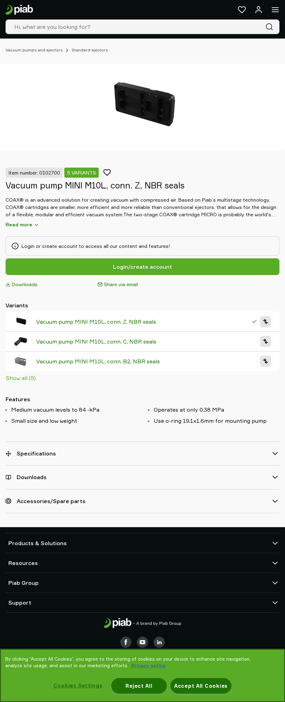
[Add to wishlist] (107, 172)
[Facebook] (125, 642)
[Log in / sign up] (258, 9)
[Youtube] (142, 642)
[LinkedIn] (159, 642)
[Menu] (275, 9)
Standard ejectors (90, 50)
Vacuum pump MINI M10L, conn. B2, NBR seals (98, 361)
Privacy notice (148, 665)
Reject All (138, 686)
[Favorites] (242, 9)
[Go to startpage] (19, 10)
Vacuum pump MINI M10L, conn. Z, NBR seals (96, 321)
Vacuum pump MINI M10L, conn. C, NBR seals (96, 341)
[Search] (270, 27)
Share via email (121, 284)
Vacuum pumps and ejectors (34, 50)
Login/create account (142, 266)
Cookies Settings (78, 685)
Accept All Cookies (201, 686)
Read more (19, 224)
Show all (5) (21, 377)
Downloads (25, 284)
